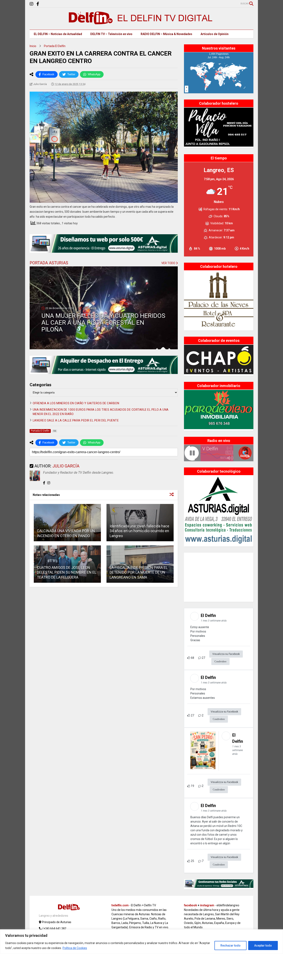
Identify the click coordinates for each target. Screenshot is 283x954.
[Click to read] (67, 522)
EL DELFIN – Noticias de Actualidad (58, 34)
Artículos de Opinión (215, 34)
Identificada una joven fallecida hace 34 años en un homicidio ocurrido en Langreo (139, 531)
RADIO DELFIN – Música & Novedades (166, 34)
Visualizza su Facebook (226, 654)
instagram (207, 905)
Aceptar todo (263, 945)
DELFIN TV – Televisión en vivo (111, 34)
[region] (141, 941)
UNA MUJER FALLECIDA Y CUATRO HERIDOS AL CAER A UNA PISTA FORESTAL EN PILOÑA (103, 322)
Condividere (220, 661)
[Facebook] (37, 4)
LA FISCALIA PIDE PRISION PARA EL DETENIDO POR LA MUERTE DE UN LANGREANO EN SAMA (139, 572)
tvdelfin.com (120, 905)
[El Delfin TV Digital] (141, 22)
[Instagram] (31, 4)
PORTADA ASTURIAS (49, 262)
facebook (190, 905)
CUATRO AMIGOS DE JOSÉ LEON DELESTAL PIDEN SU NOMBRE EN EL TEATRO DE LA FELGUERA (66, 572)
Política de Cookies (75, 948)
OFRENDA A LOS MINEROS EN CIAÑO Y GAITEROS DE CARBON (76, 403)
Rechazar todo (230, 945)
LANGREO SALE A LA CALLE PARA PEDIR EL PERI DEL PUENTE (76, 420)
